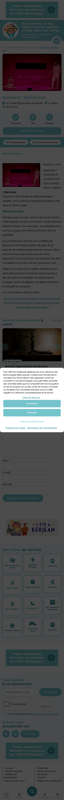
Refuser (32, 412)
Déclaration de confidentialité (42, 427)
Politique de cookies (15, 427)
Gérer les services (31, 397)
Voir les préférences (32, 421)
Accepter (32, 403)
